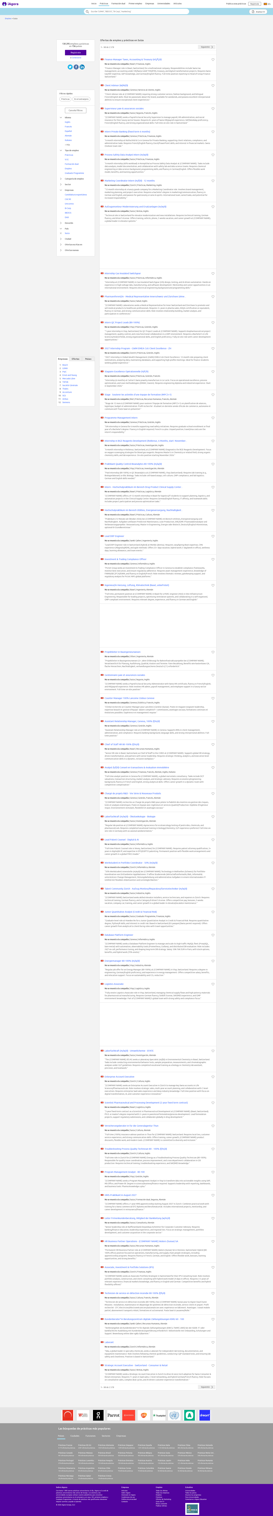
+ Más (67, 145)
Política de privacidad (128, 1499)
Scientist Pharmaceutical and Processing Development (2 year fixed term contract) (146, 1102)
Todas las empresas (162, 1493)
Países (61, 1436)
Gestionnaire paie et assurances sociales (125, 675)
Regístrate (76, 52)
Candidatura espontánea (76, 195)
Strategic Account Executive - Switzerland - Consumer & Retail (136, 1365)
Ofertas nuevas (72, 250)
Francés (68, 126)
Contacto (124, 1501)
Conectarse (76, 57)
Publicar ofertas (161, 1506)
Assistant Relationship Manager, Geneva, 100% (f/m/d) (132, 721)
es (269, 4)
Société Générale (70, 385)
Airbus (65, 399)
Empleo (8, 18)
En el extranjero (81, 99)
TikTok (65, 382)
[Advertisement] (136, 30)
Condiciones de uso (128, 1497)
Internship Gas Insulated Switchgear (123, 273)
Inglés (67, 122)
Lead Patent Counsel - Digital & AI (122, 839)
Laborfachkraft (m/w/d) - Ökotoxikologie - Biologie (130, 816)
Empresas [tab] (63, 359)
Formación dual (118, 3)
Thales (65, 389)
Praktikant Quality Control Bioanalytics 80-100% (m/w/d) (133, 464)
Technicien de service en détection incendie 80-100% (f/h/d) (135, 1293)
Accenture (67, 392)
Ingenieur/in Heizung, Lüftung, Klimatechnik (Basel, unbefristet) (137, 585)
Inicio (93, 3)
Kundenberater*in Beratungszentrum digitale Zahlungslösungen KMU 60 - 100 (144, 1319)
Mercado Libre (68, 378)
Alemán (68, 136)
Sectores (106, 1436)
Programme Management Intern (121, 417)
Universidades (163, 3)
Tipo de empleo (72, 150)
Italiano (68, 140)
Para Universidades (192, 1497)
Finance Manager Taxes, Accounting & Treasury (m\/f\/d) (133, 59)
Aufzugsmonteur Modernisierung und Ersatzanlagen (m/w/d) (135, 206)
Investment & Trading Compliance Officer (125, 559)
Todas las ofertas (162, 1490)
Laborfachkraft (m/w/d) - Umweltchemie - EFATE (129, 1050)
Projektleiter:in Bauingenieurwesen (122, 652)
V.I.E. (67, 159)
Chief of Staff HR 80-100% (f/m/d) (122, 744)
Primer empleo (135, 3)
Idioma (68, 117)
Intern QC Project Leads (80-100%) (122, 322)
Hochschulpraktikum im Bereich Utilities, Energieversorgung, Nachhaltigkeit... (144, 510)
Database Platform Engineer (119, 935)
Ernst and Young (69, 375)
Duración (69, 223)
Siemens (66, 402)
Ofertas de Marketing (163, 1499)
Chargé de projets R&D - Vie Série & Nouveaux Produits (133, 793)
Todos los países (191, 1493)
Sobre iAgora (125, 1493)
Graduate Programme (74, 173)
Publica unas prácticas (236, 4)
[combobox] (136, 11)
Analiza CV (260, 12)
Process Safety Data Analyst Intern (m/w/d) (126, 154)
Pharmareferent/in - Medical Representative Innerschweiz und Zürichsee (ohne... (145, 296)
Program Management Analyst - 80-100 (125, 1172)
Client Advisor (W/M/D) (116, 85)
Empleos (159, 1495)
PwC (64, 372)
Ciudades (74, 1436)
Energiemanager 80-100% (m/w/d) (122, 961)
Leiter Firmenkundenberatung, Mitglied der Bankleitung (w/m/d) (137, 1218)
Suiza (67, 233)
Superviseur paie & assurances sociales (124, 108)
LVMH (65, 368)
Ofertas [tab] (75, 359)
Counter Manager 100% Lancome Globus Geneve (129, 698)
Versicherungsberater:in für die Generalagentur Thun (131, 1125)
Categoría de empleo (74, 179)
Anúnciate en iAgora (128, 1495)
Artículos (177, 3)
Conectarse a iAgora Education (196, 1499)
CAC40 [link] (68, 199)
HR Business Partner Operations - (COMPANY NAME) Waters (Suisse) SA (141, 1241)
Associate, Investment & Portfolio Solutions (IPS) (129, 1267)
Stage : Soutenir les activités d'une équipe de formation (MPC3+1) (138, 394)
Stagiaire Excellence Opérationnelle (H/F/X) (126, 371)
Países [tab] (88, 359)
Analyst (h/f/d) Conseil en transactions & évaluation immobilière (137, 767)
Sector (68, 184)
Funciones (91, 1436)
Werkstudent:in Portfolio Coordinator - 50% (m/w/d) (131, 862)
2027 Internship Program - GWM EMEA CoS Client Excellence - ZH (138, 348)
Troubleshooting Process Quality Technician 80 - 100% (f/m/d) (136, 1149)
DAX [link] (67, 217)
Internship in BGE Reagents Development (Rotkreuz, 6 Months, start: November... (146, 441)
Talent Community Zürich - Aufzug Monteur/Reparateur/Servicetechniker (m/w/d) (146, 888)
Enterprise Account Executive (119, 1076)
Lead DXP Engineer (114, 536)
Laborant (109, 1342)
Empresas (149, 3)
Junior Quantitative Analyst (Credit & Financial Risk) (131, 911)
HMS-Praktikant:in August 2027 (120, 1195)
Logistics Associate (114, 984)
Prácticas (104, 3)
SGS (64, 395)
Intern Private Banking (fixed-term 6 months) (127, 131)
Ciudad (68, 239)
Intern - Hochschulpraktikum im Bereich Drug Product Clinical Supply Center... (144, 487)
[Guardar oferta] (213, 60)
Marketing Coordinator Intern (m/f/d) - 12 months (130, 180)
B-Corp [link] (68, 208)
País (67, 228)
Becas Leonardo (161, 1504)
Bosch (65, 365)
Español (68, 131)
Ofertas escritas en (73, 244)
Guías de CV (160, 1501)
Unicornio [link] (69, 204)
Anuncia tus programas (193, 1495)
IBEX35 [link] (68, 213)
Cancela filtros (76, 110)
